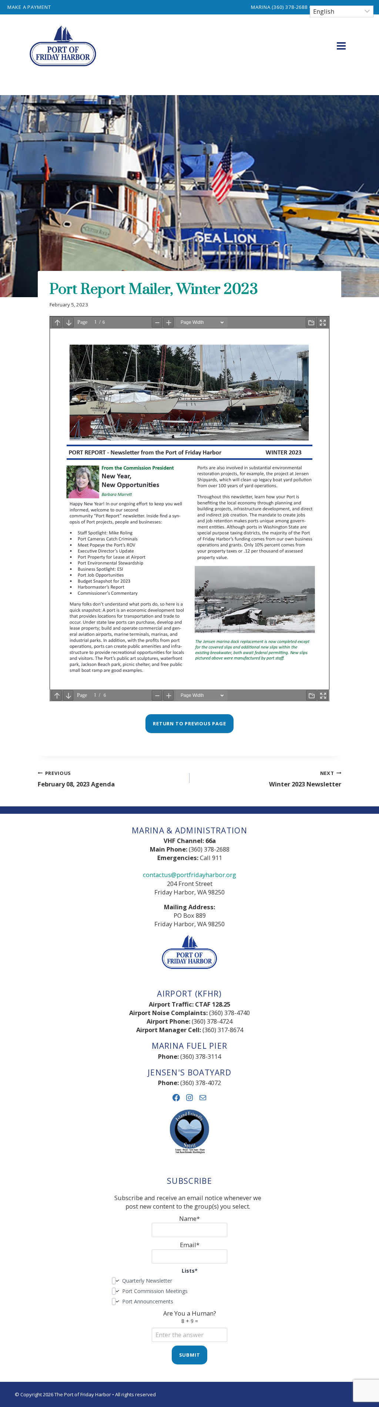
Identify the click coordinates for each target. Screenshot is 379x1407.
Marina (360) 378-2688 (279, 7)
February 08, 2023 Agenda (76, 779)
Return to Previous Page (189, 723)
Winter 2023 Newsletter (305, 779)
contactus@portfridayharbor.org (189, 874)
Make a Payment (29, 7)
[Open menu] (341, 45)
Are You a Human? (189, 1316)
